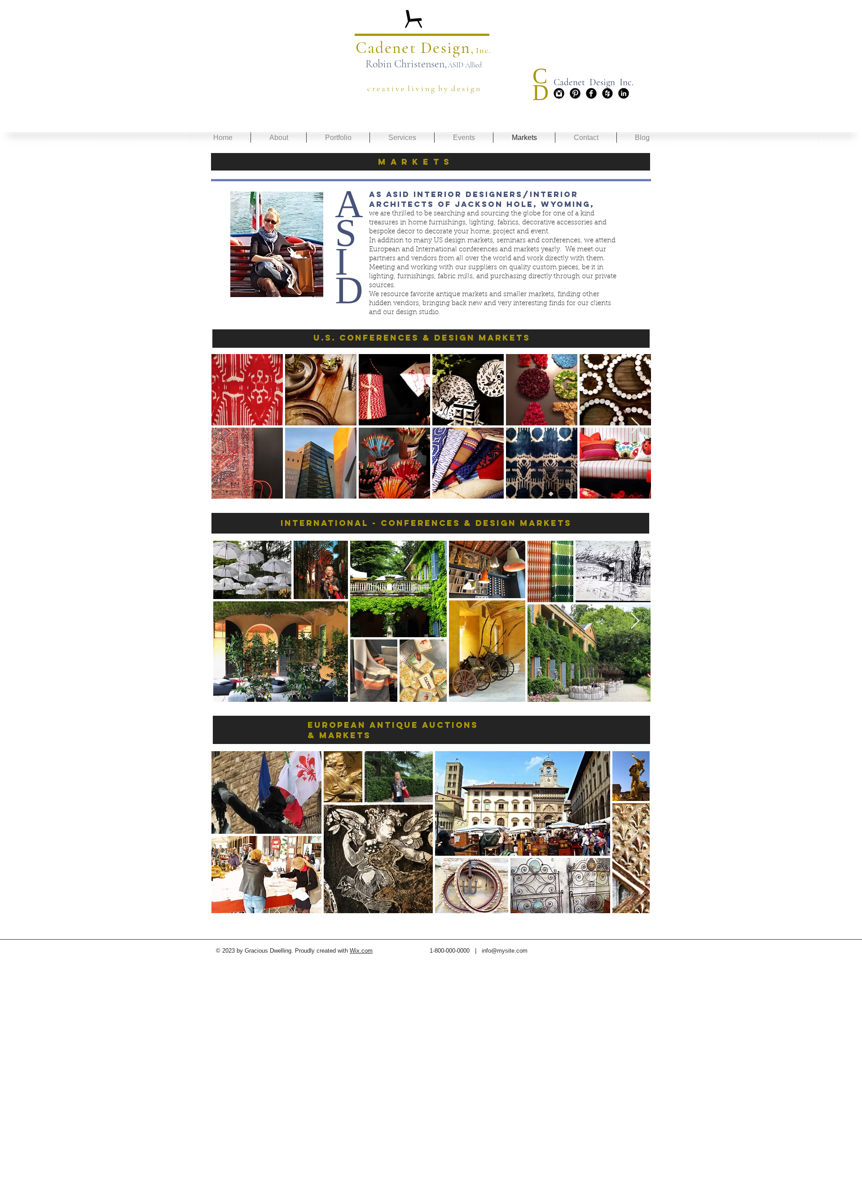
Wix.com (361, 950)
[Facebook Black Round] (591, 93)
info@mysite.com (505, 950)
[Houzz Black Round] (607, 93)
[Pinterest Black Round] (575, 93)
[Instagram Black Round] (559, 93)
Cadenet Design (413, 47)
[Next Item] (635, 426)
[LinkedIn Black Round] (623, 93)
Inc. (484, 50)
